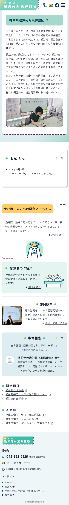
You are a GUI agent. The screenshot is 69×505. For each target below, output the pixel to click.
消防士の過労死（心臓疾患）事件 (39, 358)
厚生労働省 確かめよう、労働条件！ (27, 423)
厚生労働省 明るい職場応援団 (23, 414)
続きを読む (57, 235)
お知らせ (9, 486)
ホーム (8, 482)
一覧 (61, 158)
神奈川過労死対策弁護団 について (24, 490)
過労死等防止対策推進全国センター (26, 394)
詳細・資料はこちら (56, 323)
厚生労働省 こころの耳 (19, 419)
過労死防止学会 (14, 398)
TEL (45, 5)
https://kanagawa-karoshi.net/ (24, 468)
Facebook (57, 5)
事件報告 (9, 495)
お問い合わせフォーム (18, 462)
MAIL (51, 5)
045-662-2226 (17, 456)
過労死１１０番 (14, 390)
